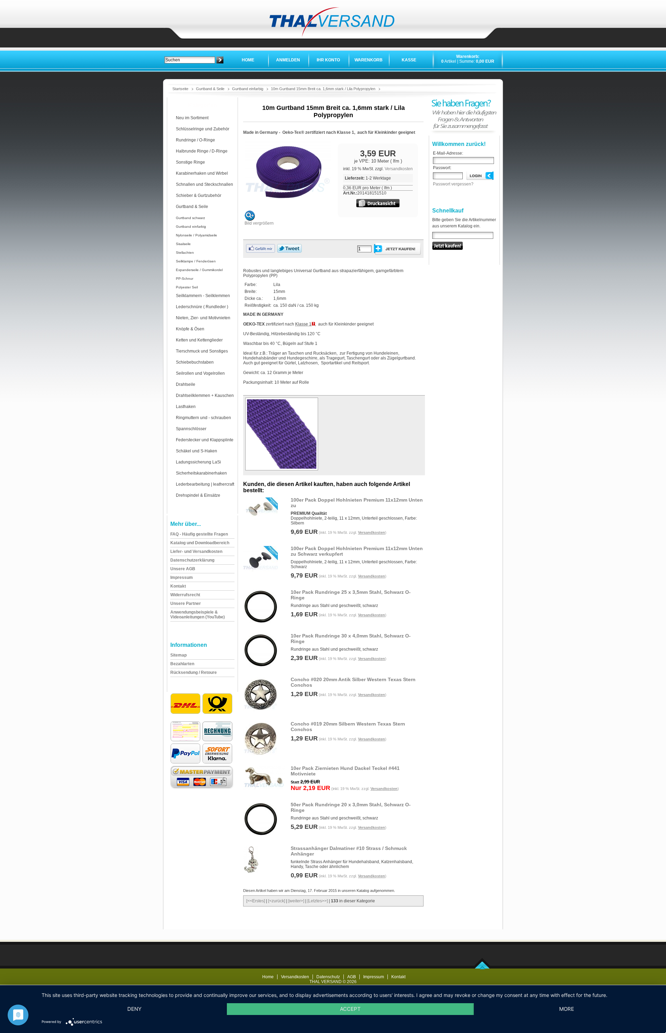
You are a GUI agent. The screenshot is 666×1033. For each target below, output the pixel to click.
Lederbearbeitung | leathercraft (205, 484)
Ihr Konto (328, 60)
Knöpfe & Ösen (190, 329)
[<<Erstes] (255, 901)
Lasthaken (186, 406)
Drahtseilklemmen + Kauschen (205, 395)
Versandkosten (399, 168)
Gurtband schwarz (190, 218)
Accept (350, 1009)
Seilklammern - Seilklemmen (203, 295)
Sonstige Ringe (190, 162)
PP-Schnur (184, 278)
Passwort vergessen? (453, 184)
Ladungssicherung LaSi (198, 462)
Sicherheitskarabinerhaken (201, 473)
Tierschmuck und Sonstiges (202, 351)
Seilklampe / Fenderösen (196, 261)
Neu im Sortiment (192, 117)
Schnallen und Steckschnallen (204, 184)
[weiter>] (296, 901)
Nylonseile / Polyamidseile (196, 235)
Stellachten (185, 252)
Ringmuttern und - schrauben (203, 417)
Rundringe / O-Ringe (195, 140)
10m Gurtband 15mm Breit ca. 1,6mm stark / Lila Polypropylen (323, 89)
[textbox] (189, 60)
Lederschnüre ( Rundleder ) (202, 306)
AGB (351, 976)
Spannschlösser (191, 428)
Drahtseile (185, 384)
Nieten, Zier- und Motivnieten (203, 317)
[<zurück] (276, 901)
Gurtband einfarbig (247, 89)
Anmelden (288, 60)
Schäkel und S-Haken (196, 451)
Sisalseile (183, 244)
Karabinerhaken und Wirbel (202, 173)
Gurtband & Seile (210, 89)
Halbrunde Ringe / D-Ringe (202, 151)
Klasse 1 (303, 324)
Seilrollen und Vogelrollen (200, 373)
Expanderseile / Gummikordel (199, 270)
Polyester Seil (187, 287)
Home (248, 60)
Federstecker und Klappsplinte (204, 439)
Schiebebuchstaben (195, 362)
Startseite (180, 89)
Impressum (373, 976)
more (566, 1009)
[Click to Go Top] (482, 967)
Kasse (409, 60)
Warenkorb (369, 60)
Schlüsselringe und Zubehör (202, 129)
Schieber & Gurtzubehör (198, 195)
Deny (134, 1009)
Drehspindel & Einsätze (198, 495)
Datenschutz (328, 976)
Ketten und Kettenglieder (199, 340)
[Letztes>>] (317, 901)
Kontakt (398, 976)
